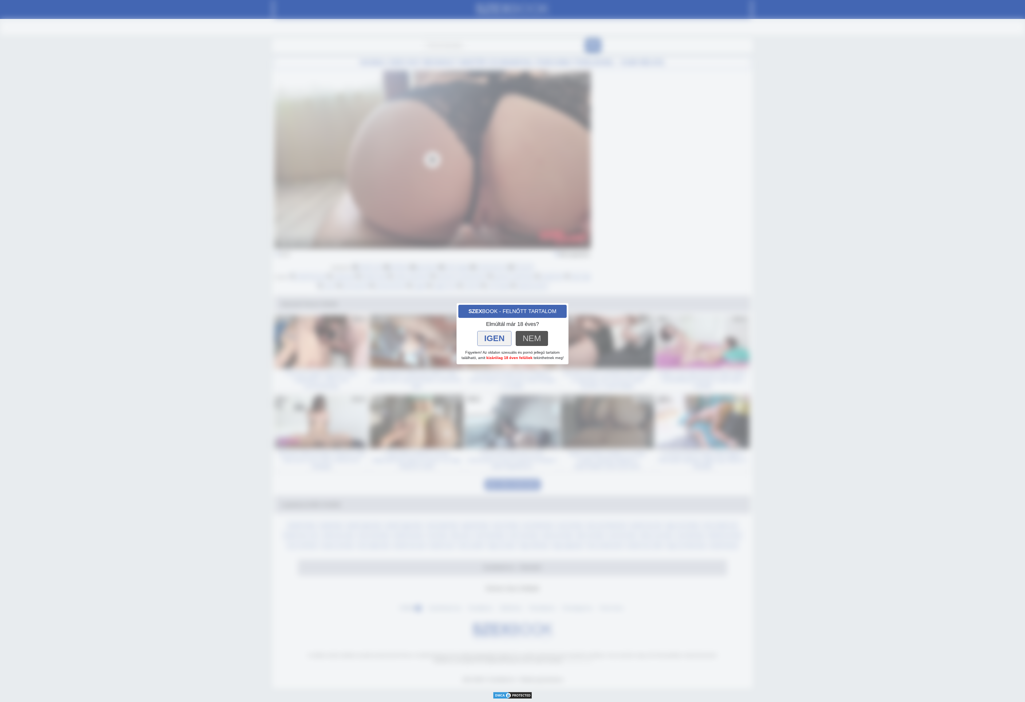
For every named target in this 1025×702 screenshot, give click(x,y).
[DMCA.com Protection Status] (512, 695)
